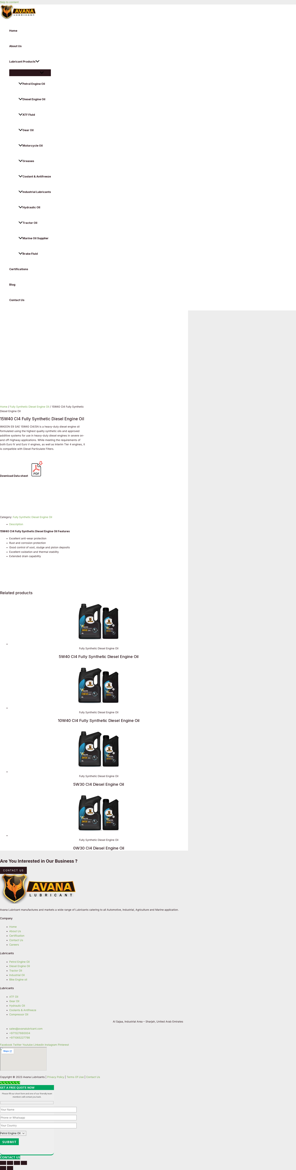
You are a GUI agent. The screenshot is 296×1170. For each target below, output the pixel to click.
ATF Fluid (29, 114)
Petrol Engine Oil (34, 83)
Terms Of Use (75, 1077)
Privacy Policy (55, 1077)
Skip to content (9, 2)
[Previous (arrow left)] (3, 1168)
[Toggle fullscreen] (17, 1163)
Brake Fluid (30, 253)
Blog (12, 284)
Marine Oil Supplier (36, 238)
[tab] (98, 524)
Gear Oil (28, 130)
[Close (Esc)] (3, 1163)
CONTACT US (10, 1157)
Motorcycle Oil (33, 145)
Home (13, 30)
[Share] (10, 1163)
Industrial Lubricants (37, 192)
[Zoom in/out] (24, 1163)
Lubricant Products (22, 61)
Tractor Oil (30, 222)
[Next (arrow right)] (10, 1168)
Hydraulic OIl (31, 207)
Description (16, 524)
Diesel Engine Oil (34, 99)
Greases (28, 161)
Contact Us (16, 300)
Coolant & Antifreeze (37, 176)
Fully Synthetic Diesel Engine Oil (29, 406)
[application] (37, 61)
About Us (15, 46)
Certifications (18, 269)
